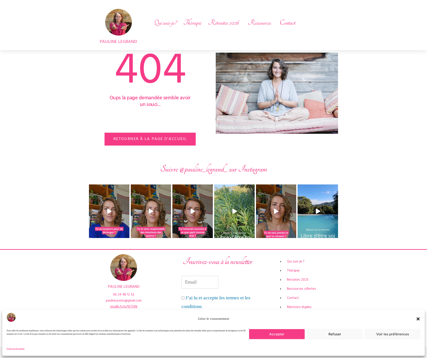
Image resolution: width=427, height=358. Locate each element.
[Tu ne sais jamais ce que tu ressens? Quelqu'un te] (276, 211)
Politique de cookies (15, 348)
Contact (287, 23)
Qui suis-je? (165, 23)
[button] (418, 319)
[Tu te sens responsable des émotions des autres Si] (151, 211)
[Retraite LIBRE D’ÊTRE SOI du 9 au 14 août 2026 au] (234, 211)
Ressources (259, 23)
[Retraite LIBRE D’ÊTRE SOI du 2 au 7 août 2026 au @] (318, 211)
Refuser (334, 334)
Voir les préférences (392, 334)
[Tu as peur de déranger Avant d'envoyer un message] (109, 211)
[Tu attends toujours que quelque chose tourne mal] (192, 211)
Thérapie (192, 23)
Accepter (276, 334)
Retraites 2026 (223, 23)
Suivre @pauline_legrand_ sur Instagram (213, 169)
